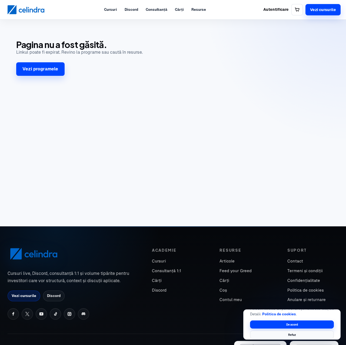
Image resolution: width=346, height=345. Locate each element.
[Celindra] (25, 10)
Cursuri (110, 10)
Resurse (198, 10)
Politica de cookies (279, 314)
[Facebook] (13, 314)
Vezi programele (40, 68)
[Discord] (83, 314)
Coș (223, 290)
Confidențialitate (303, 280)
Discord (131, 10)
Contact (295, 261)
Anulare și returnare (306, 299)
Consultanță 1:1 (166, 270)
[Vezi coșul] (297, 9)
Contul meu (230, 299)
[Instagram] (69, 314)
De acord (292, 324)
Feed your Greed (235, 270)
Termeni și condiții (305, 270)
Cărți (179, 10)
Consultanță (156, 10)
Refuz (292, 334)
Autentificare (276, 9)
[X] (27, 314)
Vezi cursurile (323, 10)
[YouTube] (41, 314)
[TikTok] (55, 314)
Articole (227, 261)
